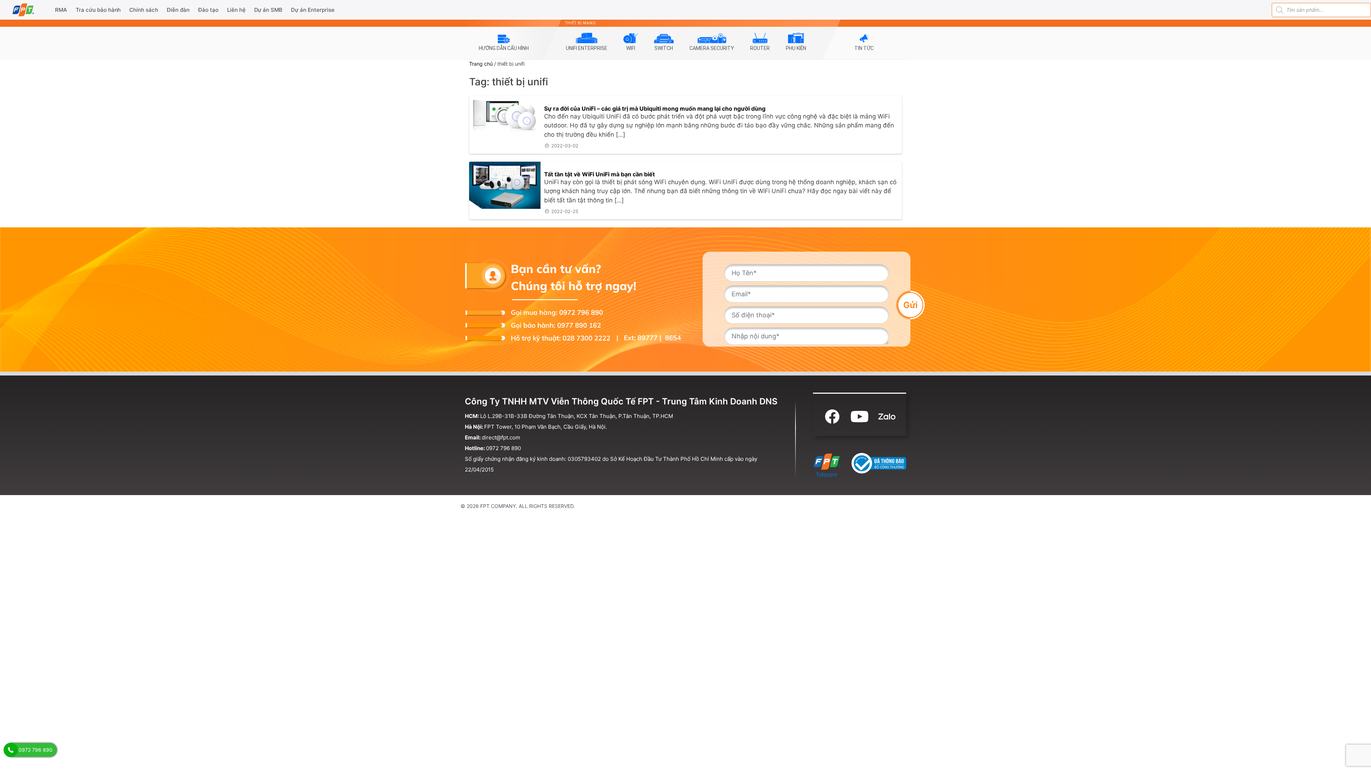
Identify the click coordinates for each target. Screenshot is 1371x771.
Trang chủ (481, 64)
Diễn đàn (178, 9)
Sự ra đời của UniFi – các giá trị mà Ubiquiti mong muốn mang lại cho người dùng (654, 108)
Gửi (910, 304)
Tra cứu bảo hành (98, 9)
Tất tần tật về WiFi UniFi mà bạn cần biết (599, 174)
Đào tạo (208, 9)
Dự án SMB (268, 9)
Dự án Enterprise (313, 9)
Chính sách (143, 9)
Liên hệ (236, 9)
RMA (61, 9)
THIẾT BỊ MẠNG (580, 23)
